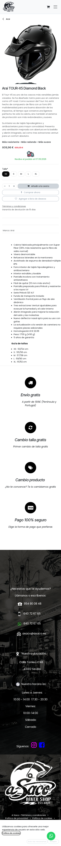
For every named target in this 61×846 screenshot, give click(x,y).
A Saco (15, 815)
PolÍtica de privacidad (16, 818)
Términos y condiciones (33, 815)
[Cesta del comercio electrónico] (48, 7)
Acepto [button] (53, 841)
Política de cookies (11, 833)
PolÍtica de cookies (42, 818)
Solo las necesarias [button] (37, 841)
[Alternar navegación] (55, 7)
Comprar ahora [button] (31, 192)
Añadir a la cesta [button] (40, 186)
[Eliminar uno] (4, 186)
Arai (7, 18)
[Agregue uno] (14, 186)
